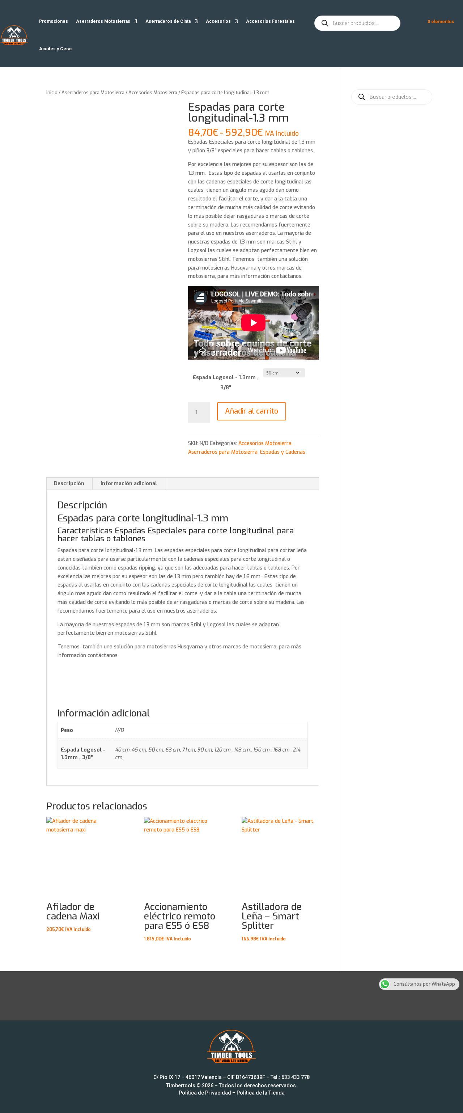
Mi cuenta (412, 23)
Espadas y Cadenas (282, 452)
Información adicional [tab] (129, 483)
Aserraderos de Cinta (168, 21)
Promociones (53, 21)
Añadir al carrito (251, 411)
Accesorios (218, 21)
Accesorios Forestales (270, 21)
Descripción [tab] (69, 483)
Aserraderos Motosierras (103, 21)
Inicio (52, 92)
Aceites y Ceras (56, 48)
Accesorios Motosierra (152, 92)
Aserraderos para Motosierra (92, 92)
